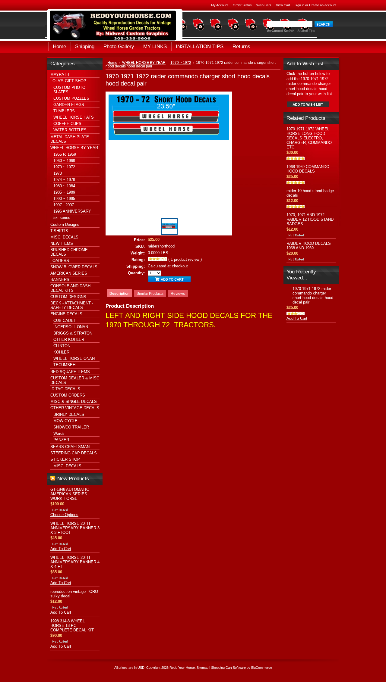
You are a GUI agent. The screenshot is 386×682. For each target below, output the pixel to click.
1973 (57, 173)
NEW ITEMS (61, 243)
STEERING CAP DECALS (73, 453)
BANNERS (59, 279)
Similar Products (150, 293)
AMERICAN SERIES (68, 273)
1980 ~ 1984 (64, 186)
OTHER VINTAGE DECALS (74, 408)
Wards (59, 433)
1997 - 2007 (63, 205)
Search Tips (306, 31)
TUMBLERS (64, 111)
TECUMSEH (64, 365)
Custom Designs (64, 224)
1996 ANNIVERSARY (72, 211)
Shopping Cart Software (228, 667)
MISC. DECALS (64, 237)
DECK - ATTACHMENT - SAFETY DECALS (71, 305)
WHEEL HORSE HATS (73, 117)
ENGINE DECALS (66, 314)
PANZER (61, 440)
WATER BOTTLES (70, 130)
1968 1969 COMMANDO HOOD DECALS (307, 168)
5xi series (61, 217)
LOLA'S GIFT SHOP (68, 81)
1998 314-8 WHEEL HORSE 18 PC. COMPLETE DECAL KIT (72, 625)
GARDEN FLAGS (68, 104)
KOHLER (61, 352)
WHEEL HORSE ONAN (74, 358)
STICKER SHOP (65, 459)
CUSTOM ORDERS (67, 395)
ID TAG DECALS (65, 389)
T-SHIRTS (59, 231)
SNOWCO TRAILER (71, 427)
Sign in (299, 5)
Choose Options (64, 514)
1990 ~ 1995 (64, 198)
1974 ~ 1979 (64, 179)
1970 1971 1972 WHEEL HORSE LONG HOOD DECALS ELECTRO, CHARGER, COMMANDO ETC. (309, 138)
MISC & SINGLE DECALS (73, 401)
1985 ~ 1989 (64, 192)
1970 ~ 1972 (64, 167)
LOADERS (59, 260)
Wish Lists (263, 5)
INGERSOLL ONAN (70, 327)
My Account (219, 5)
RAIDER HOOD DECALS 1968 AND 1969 (308, 245)
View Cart (283, 5)
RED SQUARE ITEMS (70, 371)
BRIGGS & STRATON (72, 333)
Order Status (242, 5)
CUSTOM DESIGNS (68, 296)
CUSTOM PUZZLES (71, 98)
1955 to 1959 (64, 154)
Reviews (178, 293)
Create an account (322, 5)
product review (186, 259)
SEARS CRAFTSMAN (70, 446)
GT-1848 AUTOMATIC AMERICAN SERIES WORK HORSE (69, 494)
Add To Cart (60, 549)
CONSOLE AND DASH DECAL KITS (70, 288)
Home (112, 62)
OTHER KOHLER (68, 339)
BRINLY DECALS (68, 414)
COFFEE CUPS (67, 123)
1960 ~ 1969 (64, 160)
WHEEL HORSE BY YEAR (74, 147)
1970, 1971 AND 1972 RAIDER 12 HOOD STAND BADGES (310, 219)
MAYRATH (59, 74)
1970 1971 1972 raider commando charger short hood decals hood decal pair (313, 295)
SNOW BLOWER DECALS (73, 267)
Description (119, 293)
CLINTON (61, 346)
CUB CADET (64, 320)
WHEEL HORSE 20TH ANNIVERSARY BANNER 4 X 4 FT (75, 562)
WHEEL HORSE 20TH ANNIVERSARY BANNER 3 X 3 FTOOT (75, 528)
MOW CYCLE (65, 421)
